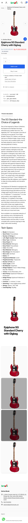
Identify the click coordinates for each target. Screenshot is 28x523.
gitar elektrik (13, 98)
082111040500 (7, 502)
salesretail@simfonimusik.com (11, 504)
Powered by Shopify (18, 520)
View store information (10, 81)
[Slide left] (2, 23)
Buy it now (14, 71)
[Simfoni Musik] (4, 487)
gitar (8, 98)
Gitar (18, 100)
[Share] (25, 39)
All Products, (13, 100)
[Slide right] (25, 23)
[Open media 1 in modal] (14, 23)
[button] (2, 2)
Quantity (5, 58)
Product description (7, 113)
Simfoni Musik (6, 39)
